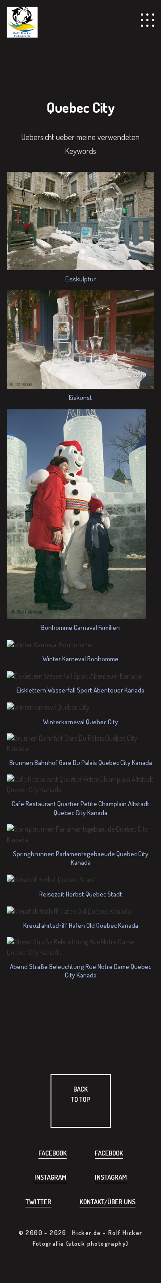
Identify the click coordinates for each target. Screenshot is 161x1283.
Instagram (50, 1177)
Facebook (52, 1153)
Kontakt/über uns (108, 1202)
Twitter (38, 1202)
